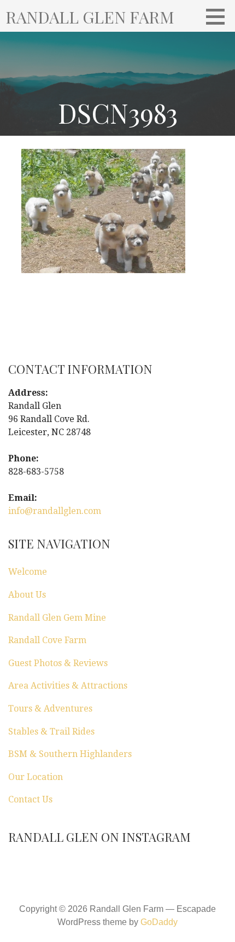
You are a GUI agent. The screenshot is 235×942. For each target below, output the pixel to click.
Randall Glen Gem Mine (57, 617)
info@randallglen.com (54, 511)
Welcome (27, 572)
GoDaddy (159, 922)
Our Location (35, 777)
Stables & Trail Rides (51, 731)
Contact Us (30, 799)
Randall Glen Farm (89, 17)
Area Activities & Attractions (67, 685)
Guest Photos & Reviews (58, 663)
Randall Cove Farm (47, 640)
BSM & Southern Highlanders (70, 754)
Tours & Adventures (50, 708)
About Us (27, 595)
